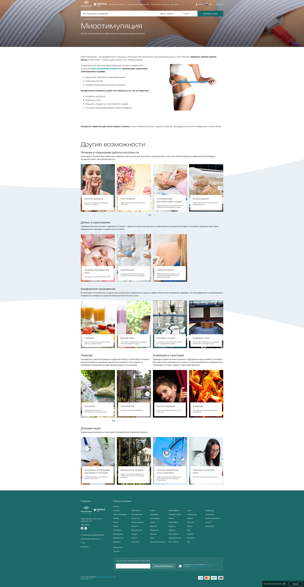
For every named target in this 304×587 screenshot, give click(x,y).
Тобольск (190, 522)
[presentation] (84, 188)
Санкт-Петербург (120, 514)
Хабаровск (209, 510)
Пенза (170, 518)
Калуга (134, 538)
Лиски (152, 522)
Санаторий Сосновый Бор (93, 19)
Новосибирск (173, 510)
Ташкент (116, 551)
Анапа (115, 522)
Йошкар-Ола (136, 530)
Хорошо (296, 584)
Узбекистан (118, 547)
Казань (134, 534)
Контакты (174, 4)
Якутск (208, 522)
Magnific (92, 579)
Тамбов (190, 518)
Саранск (172, 526)
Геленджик (135, 510)
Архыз (115, 526)
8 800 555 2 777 (86, 521)
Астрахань (117, 530)
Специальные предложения (138, 4)
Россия (116, 506)
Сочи (189, 510)
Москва (116, 510)
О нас (83, 543)
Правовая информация (104, 577)
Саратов (171, 530)
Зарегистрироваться (163, 566)
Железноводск (137, 522)
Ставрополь (192, 514)
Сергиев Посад (174, 538)
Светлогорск (173, 534)
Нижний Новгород (157, 542)
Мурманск (154, 530)
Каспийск (135, 542)
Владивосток (118, 538)
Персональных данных (212, 564)
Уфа (188, 542)
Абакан (116, 518)
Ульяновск (191, 538)
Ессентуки (135, 518)
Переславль (173, 522)
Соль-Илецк (173, 542)
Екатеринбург (137, 514)
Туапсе (189, 526)
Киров (152, 510)
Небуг (152, 538)
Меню (218, 4)
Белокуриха (118, 534)
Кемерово (154, 514)
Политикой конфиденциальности (201, 566)
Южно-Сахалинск (212, 518)
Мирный (153, 526)
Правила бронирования (190, 567)
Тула (188, 530)
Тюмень (190, 534)
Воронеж (117, 542)
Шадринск (209, 514)
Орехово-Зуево (174, 514)
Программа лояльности (160, 4)
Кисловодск (155, 518)
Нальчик (153, 534)
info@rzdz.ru (85, 525)
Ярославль (209, 526)
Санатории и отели (116, 4)
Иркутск (134, 526)
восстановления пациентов (106, 68)
